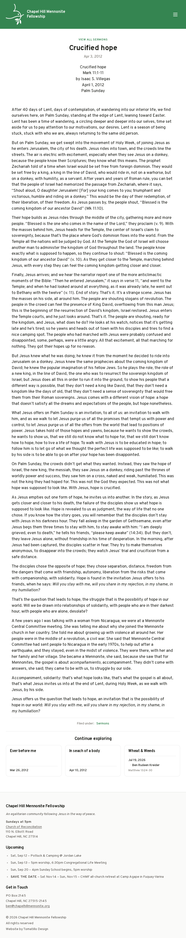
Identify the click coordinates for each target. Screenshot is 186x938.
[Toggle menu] (175, 14)
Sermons (102, 724)
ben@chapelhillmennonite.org (28, 906)
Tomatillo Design (35, 929)
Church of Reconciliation (24, 827)
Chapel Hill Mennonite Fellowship (46, 14)
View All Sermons (93, 40)
